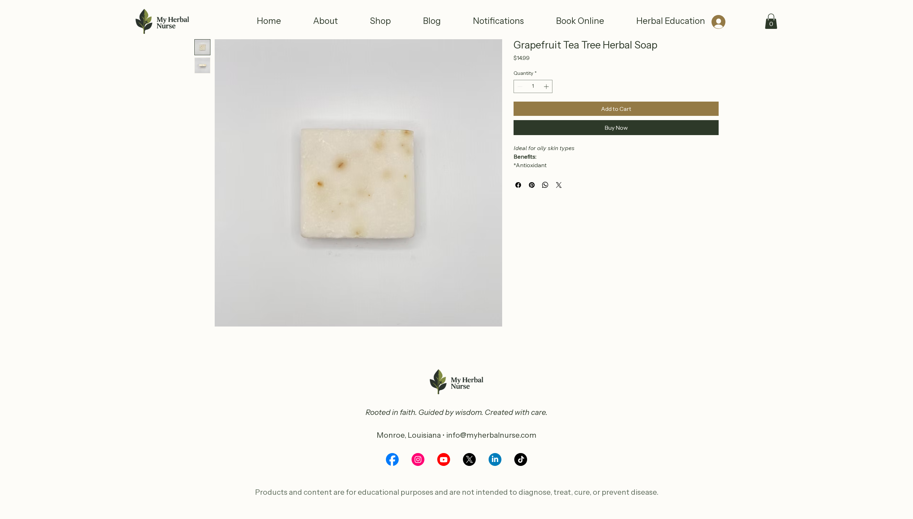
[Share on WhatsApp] (545, 185)
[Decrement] (519, 86)
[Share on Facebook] (518, 185)
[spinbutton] (533, 86)
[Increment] (546, 86)
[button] (771, 21)
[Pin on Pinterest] (531, 185)
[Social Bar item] (392, 459)
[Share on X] (559, 185)
